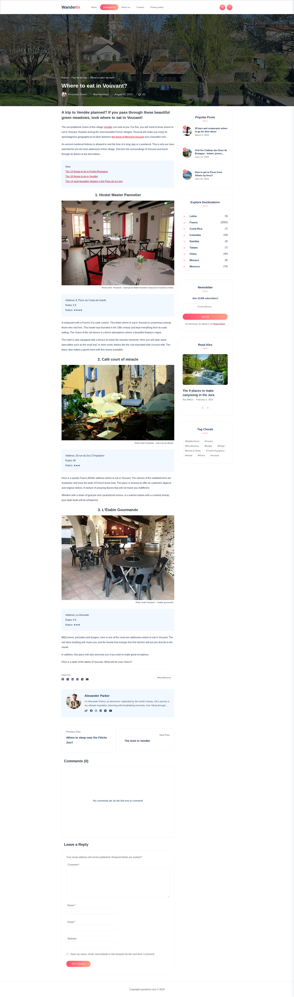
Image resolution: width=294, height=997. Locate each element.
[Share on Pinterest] (77, 679)
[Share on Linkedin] (73, 679)
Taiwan (194, 247)
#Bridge (220, 446)
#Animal (188, 455)
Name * (72, 905)
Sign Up (205, 317)
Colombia (195, 235)
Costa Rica (196, 229)
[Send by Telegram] (82, 679)
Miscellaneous (101, 94)
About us (126, 7)
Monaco (194, 260)
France (65, 77)
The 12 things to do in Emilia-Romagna (86, 171)
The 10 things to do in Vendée (81, 176)
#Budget (208, 446)
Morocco (195, 266)
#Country (209, 441)
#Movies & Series (193, 451)
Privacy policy (157, 7)
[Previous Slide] (202, 407)
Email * (71, 922)
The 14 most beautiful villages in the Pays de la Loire (94, 181)
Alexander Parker (77, 94)
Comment (74, 864)
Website (72, 938)
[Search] (222, 7)
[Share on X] (67, 679)
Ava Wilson (188, 399)
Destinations (109, 7)
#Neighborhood (192, 441)
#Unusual (214, 455)
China (193, 254)
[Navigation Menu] (229, 7)
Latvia (193, 216)
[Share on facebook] (63, 679)
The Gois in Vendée (137, 740)
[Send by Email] (87, 679)
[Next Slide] (207, 407)
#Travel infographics (215, 451)
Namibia (194, 241)
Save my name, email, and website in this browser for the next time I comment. (112, 954)
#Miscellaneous (164, 677)
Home (94, 7)
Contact (140, 7)
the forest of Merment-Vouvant (128, 137)
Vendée (108, 127)
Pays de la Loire (79, 77)
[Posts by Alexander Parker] (64, 94)
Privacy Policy (219, 324)
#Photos (201, 455)
